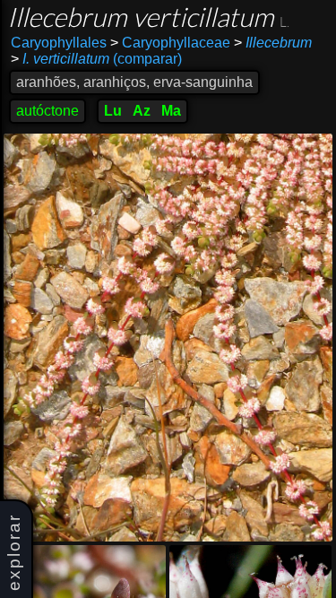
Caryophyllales (59, 42)
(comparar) (96, 58)
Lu (113, 110)
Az (142, 110)
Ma (171, 110)
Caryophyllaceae (170, 42)
